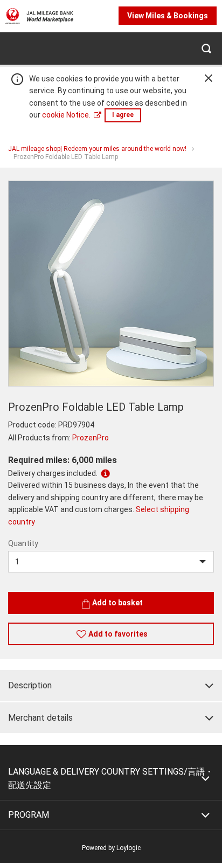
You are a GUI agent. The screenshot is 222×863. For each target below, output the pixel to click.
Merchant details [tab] (40, 718)
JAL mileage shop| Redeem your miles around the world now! (97, 149)
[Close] (208, 78)
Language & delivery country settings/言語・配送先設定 (110, 779)
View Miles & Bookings (167, 15)
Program (28, 815)
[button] (205, 48)
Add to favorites (118, 634)
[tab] (111, 685)
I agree (123, 115)
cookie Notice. (66, 115)
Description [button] (30, 685)
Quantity (23, 543)
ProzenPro (90, 437)
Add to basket (117, 602)
